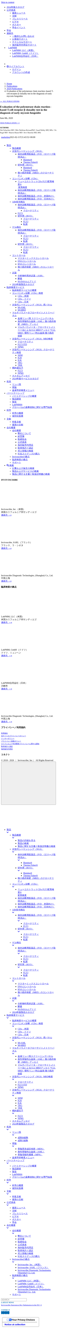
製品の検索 (23, 843)
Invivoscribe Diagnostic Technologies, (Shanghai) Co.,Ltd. (34, 1271)
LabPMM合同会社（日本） (31, 1286)
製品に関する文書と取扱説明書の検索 (36, 846)
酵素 (20, 1006)
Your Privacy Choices (23, 1319)
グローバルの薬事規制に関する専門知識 (32, 1177)
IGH (20, 1100)
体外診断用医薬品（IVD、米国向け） (36, 904)
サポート (16, 1294)
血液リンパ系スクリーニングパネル (35, 1056)
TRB (20, 1108)
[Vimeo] (7, 1312)
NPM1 (21, 1087)
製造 (14, 1171)
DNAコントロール (27, 986)
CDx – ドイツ (24, 1032)
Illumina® (27, 863)
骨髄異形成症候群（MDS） (31, 1149)
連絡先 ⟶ (6, 515)
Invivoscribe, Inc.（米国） (30, 1264)
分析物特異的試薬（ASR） (31, 1003)
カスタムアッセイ (21, 1121)
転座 (25, 939)
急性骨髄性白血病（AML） (31, 1152)
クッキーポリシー (7, 738)
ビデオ (15, 1216)
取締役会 (22, 1242)
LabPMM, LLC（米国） (29, 1281)
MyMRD (22, 1045)
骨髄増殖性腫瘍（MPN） (30, 1154)
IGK (20, 1103)
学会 (14, 1222)
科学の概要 (17, 1185)
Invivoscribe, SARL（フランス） (33, 1267)
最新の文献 (17, 1199)
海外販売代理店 (7, 749)
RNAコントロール (27, 989)
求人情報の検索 (25, 1253)
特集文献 (16, 1196)
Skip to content (7, 2)
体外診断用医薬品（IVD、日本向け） (36, 907)
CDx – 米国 (23, 1029)
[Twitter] (3, 1312)
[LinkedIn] (5, 1312)
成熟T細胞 (23, 1140)
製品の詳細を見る (26, 840)
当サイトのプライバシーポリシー (13, 736)
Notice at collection (15, 1324)
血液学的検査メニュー (23, 1157)
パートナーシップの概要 (24, 1166)
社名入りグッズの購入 (29, 1256)
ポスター (16, 1219)
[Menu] (28, 783)
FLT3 (25, 926)
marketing (5, 137)
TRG (20, 1105)
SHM (20, 1098)
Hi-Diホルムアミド (27, 1009)
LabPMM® (17, 1174)
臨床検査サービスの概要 (24, 1020)
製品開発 (16, 1169)
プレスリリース (20, 1213)
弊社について (24, 1236)
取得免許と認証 (7, 746)
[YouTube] (8, 1312)
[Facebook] (2, 1312)
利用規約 (4, 733)
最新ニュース (18, 1208)
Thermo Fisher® (30, 865)
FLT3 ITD (22, 1085)
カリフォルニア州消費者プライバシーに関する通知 (20, 744)
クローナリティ (31, 923)
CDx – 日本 (23, 1034)
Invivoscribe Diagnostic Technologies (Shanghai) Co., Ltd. (34, 1290)
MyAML (22, 1043)
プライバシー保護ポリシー (11, 741)
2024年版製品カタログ (23, 1012)
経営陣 (21, 1239)
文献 (14, 1210)
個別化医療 (17, 1188)
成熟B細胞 (23, 1137)
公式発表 (22, 1244)
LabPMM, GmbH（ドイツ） (31, 1284)
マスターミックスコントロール (33, 983)
